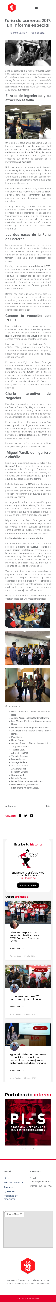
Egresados (9, 1191)
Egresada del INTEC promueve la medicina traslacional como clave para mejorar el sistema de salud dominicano (28, 1059)
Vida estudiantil (11, 1182)
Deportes (8, 1187)
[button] (20, 815)
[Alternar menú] (36, 7)
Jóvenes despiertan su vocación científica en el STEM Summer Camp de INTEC (25, 937)
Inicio (6, 1178)
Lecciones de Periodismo (10, 1197)
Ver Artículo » (16, 948)
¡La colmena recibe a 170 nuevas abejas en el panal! (26, 998)
